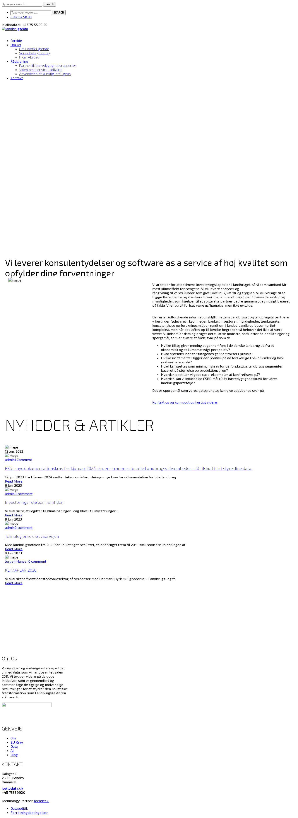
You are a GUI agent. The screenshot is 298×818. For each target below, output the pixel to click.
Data (14, 746)
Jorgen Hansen (16, 561)
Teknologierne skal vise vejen (32, 536)
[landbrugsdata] (15, 29)
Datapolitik (19, 808)
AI (12, 750)
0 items (21, 17)
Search (49, 4)
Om (13, 738)
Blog (14, 755)
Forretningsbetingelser (29, 812)
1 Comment (23, 459)
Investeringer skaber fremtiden (34, 502)
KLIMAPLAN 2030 (20, 569)
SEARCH (58, 12)
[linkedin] (3, 796)
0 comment (24, 493)
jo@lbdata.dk (12, 788)
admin (10, 459)
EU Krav (16, 742)
